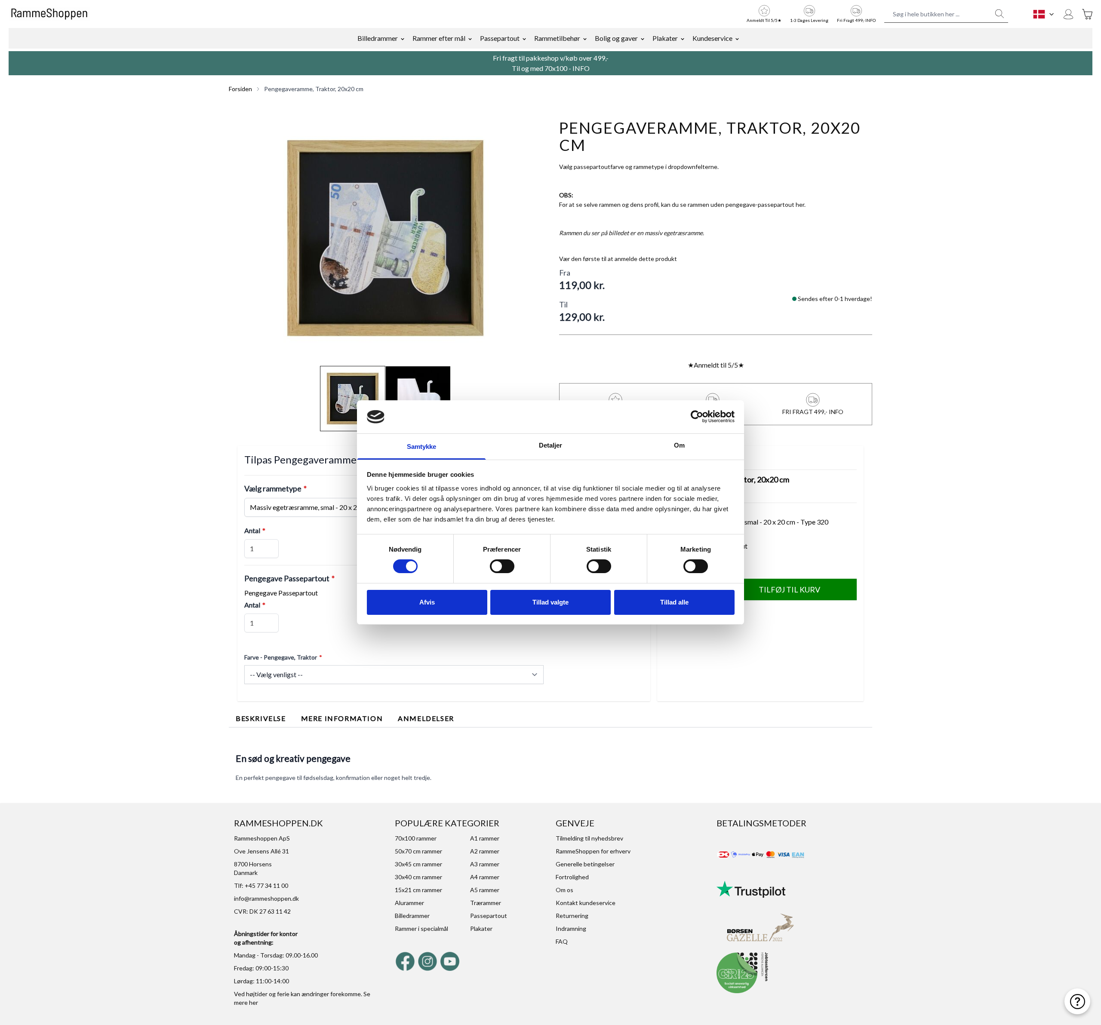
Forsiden (240, 88)
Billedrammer (377, 38)
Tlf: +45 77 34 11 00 (261, 885)
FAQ (562, 941)
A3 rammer (484, 864)
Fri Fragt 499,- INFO (856, 20)
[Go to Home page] (49, 14)
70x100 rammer (416, 838)
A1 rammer (484, 838)
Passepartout (500, 38)
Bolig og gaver (616, 38)
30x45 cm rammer (418, 864)
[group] (618, 259)
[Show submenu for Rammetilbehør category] (585, 38)
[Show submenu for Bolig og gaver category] (643, 38)
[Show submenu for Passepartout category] (524, 38)
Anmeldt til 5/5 (716, 365)
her (253, 1002)
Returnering (572, 915)
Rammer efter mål (438, 38)
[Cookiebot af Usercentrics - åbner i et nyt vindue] (697, 416)
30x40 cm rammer (418, 877)
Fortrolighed (572, 877)
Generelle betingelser (585, 864)
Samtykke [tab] (422, 446)
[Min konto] (1068, 14)
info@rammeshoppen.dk (266, 898)
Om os (564, 889)
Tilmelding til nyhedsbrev (589, 838)
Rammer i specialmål (421, 928)
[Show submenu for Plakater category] (683, 38)
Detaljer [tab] (551, 445)
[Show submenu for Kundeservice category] (737, 38)
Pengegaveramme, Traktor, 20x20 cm (313, 88)
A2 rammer (484, 851)
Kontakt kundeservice (585, 902)
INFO (581, 68)
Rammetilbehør (557, 38)
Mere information (342, 718)
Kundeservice (712, 38)
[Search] (999, 14)
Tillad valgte (550, 602)
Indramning (571, 928)
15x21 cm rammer (418, 889)
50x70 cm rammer (418, 851)
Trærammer (485, 902)
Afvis (427, 602)
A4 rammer (484, 877)
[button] (385, 238)
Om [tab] (679, 445)
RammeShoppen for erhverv (593, 851)
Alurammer (409, 902)
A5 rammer (484, 889)
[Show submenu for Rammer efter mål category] (470, 38)
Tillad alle (674, 602)
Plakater (665, 38)
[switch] (502, 566)
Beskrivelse (261, 718)
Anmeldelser (426, 718)
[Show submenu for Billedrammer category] (403, 38)
